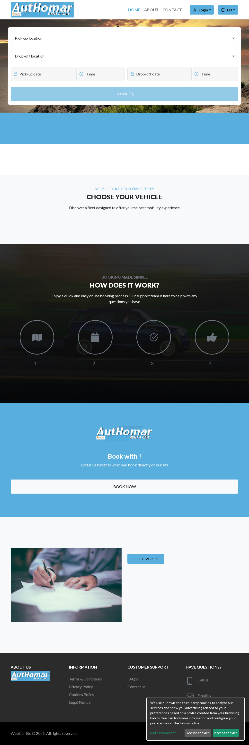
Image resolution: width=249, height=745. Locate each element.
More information (163, 733)
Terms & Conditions (85, 679)
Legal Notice (79, 702)
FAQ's (132, 679)
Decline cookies (198, 733)
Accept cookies (226, 733)
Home (134, 9)
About (151, 9)
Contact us (136, 686)
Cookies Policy (81, 694)
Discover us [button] (145, 558)
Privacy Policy (81, 686)
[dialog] (195, 719)
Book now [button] (124, 486)
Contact (172, 9)
